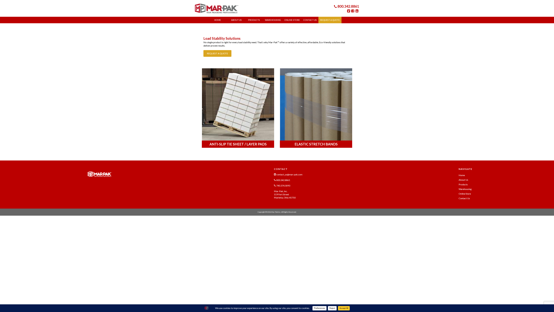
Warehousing (273, 20)
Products (254, 20)
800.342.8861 (348, 6)
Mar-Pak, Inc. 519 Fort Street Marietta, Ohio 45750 (285, 194)
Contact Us (310, 20)
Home (217, 20)
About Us (236, 20)
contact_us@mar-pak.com (289, 174)
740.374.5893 (283, 185)
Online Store (292, 20)
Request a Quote (330, 20)
